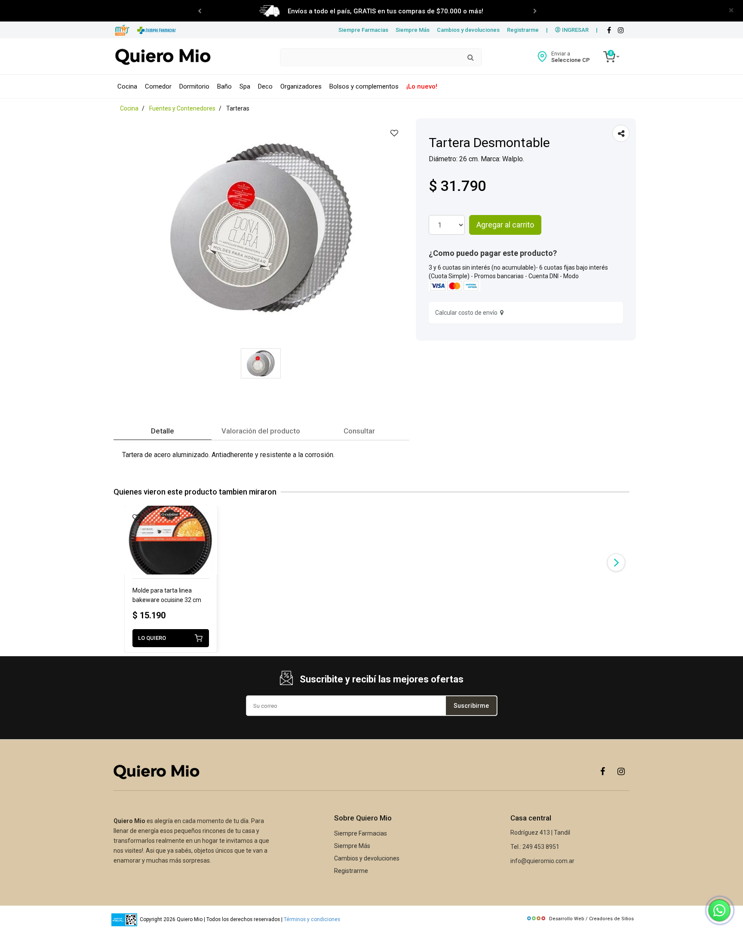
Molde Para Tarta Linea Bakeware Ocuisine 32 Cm (166, 595)
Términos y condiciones (312, 919)
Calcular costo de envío (467, 312)
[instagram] (621, 30)
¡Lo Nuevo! (421, 86)
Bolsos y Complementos (364, 86)
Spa (244, 86)
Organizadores (301, 86)
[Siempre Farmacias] (157, 30)
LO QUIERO (152, 638)
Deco (265, 86)
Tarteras (237, 108)
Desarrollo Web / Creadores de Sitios (591, 919)
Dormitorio (194, 86)
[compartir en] (620, 133)
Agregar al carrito (505, 224)
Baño (224, 86)
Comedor (158, 86)
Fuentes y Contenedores (182, 108)
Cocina (127, 86)
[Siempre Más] (122, 30)
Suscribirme (471, 705)
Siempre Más (413, 30)
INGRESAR (575, 30)
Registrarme (523, 30)
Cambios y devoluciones (468, 30)
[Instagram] (620, 771)
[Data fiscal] (124, 919)
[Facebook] (609, 30)
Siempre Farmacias (363, 30)
